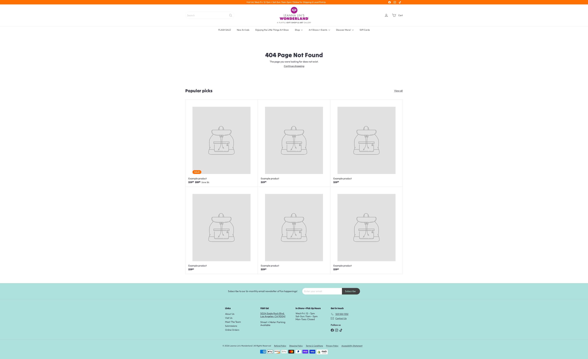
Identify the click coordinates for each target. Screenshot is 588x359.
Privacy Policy (332, 345)
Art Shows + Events (318, 29)
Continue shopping (294, 66)
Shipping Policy (296, 345)
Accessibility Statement (351, 345)
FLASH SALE (224, 29)
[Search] (230, 15)
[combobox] (209, 15)
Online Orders (232, 329)
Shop (297, 29)
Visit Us (228, 317)
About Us (229, 313)
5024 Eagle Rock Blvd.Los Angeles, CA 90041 (272, 315)
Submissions (231, 325)
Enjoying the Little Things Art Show (272, 29)
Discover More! (343, 29)
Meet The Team (233, 321)
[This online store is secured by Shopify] (322, 352)
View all (398, 90)
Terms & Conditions (314, 345)
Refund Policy (280, 345)
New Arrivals (243, 29)
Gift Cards (365, 29)
